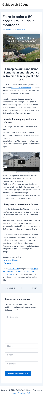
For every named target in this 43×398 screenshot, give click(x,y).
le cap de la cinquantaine (21, 88)
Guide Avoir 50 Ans (15, 4)
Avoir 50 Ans (13, 269)
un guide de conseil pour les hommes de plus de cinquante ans (20, 271)
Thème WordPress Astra (21, 393)
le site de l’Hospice (11, 260)
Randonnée (8, 263)
